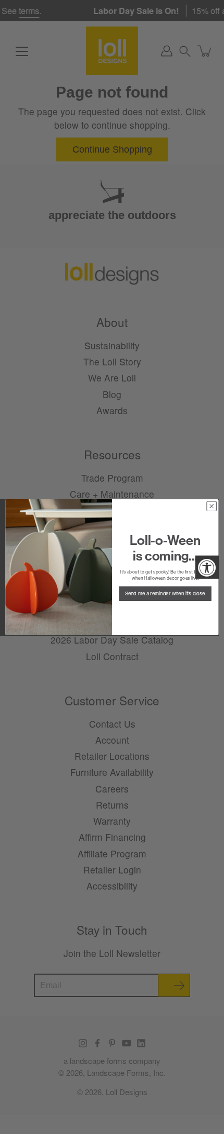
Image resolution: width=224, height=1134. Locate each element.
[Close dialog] (211, 506)
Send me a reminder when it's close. (165, 593)
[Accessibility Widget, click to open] (207, 567)
